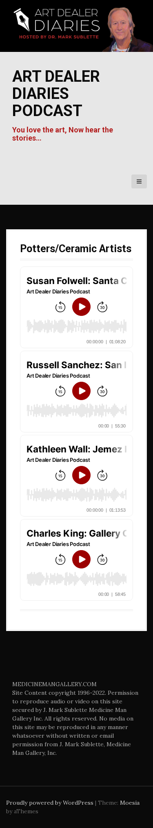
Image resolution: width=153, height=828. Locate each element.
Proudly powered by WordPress (49, 802)
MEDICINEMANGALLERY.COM (54, 684)
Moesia (130, 802)
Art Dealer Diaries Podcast (56, 93)
